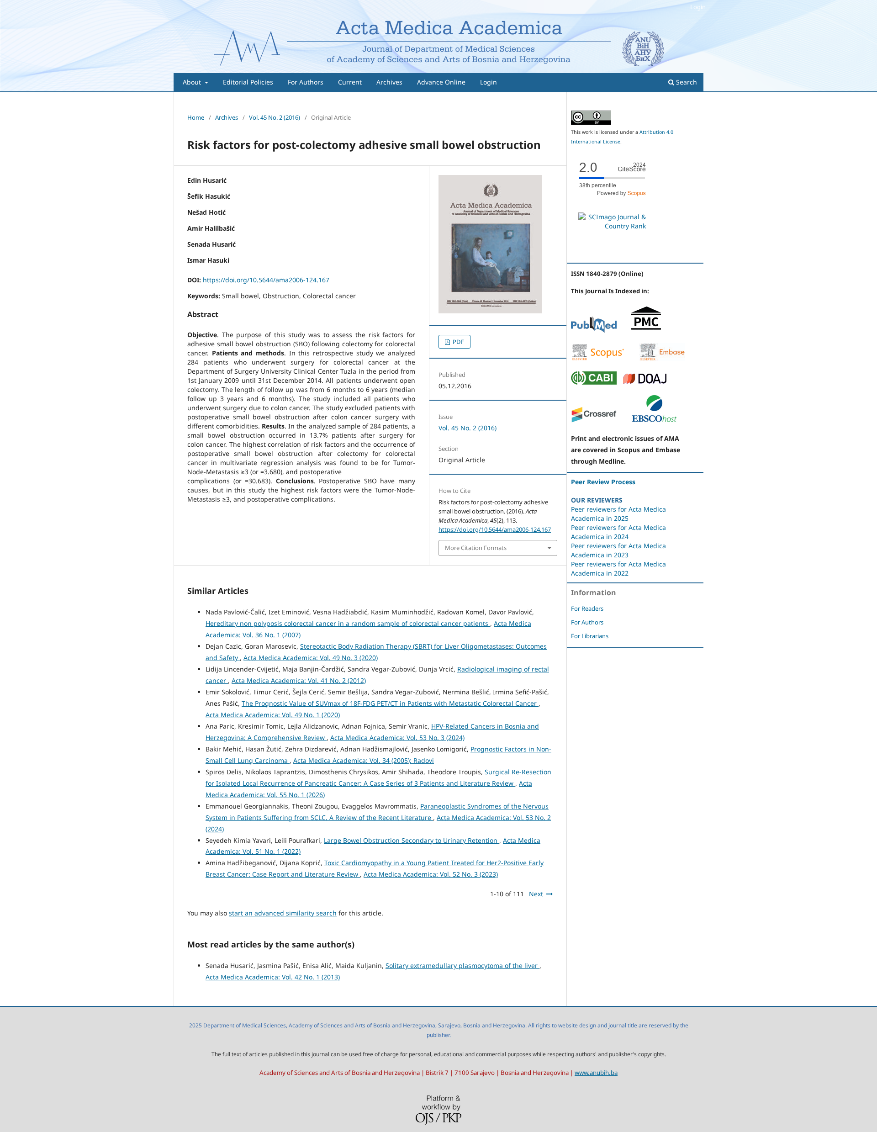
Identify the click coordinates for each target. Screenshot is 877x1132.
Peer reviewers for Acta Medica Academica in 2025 (618, 514)
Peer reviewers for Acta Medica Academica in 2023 (618, 550)
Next (536, 893)
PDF (457, 342)
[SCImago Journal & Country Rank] (612, 226)
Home (195, 117)
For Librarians (589, 636)
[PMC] (646, 330)
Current (350, 82)
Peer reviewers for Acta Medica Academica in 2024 (618, 532)
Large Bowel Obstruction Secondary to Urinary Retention (411, 840)
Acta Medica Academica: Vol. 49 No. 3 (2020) (310, 657)
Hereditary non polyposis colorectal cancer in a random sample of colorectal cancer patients (348, 623)
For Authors (305, 82)
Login (488, 82)
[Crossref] (594, 420)
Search (685, 82)
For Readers (587, 608)
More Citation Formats (476, 548)
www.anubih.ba (596, 1073)
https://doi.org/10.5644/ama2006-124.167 (266, 279)
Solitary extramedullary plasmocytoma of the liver (462, 965)
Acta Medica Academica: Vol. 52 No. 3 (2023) (431, 874)
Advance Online (441, 82)
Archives (389, 82)
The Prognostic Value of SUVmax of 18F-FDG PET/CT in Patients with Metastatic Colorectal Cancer (390, 703)
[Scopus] (598, 358)
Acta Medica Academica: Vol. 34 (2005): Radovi (363, 760)
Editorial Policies (248, 82)
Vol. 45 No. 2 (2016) (274, 117)
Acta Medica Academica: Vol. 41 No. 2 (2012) (299, 680)
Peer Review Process (603, 481)
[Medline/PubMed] (594, 330)
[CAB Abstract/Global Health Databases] (594, 382)
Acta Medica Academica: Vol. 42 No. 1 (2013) (273, 977)
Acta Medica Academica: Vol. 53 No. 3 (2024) (397, 737)
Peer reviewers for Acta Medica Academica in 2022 (618, 568)
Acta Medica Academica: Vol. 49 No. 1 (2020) (273, 714)
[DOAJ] (645, 382)
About (193, 82)
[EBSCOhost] (654, 420)
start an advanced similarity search (283, 913)
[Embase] (662, 358)
